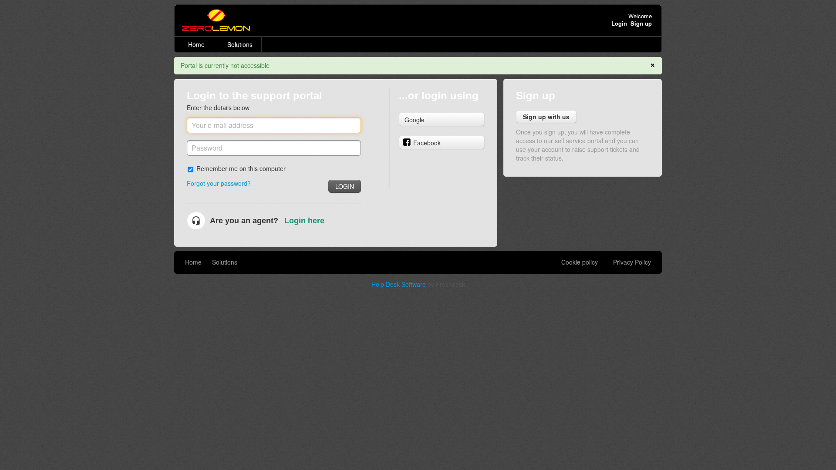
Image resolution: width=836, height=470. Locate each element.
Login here (304, 220)
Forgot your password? (219, 183)
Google (415, 119)
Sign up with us (546, 116)
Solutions (240, 44)
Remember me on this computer (241, 168)
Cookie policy (579, 262)
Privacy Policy (632, 262)
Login (344, 186)
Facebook (427, 142)
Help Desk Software (399, 284)
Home (196, 44)
